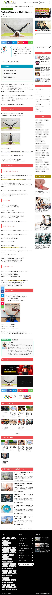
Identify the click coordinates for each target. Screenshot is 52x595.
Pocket (26, 42)
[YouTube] (6, 348)
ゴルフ (47, 129)
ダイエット (38, 94)
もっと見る (17, 433)
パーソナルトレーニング (40, 143)
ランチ (37, 150)
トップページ (4, 593)
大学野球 (37, 155)
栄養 (48, 155)
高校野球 (43, 171)
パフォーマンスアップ (40, 141)
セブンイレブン (39, 134)
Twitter (4, 42)
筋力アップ (43, 164)
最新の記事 (16, 339)
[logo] (9, 2)
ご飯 (37, 120)
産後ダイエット (39, 159)
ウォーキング (38, 122)
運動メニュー (38, 169)
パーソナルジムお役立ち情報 (31, 2)
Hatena (15, 42)
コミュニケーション (39, 129)
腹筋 (37, 166)
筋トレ (37, 164)
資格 (45, 166)
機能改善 (38, 109)
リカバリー (43, 150)
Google (21, 42)
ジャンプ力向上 (39, 131)
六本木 (47, 152)
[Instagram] (5, 348)
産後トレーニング (39, 162)
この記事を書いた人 (7, 339)
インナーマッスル (40, 89)
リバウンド (38, 152)
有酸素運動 (38, 104)
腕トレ (48, 164)
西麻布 (41, 166)
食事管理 (37, 171)
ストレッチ (46, 131)
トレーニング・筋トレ (7, 8)
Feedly (31, 42)
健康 (43, 152)
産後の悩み (42, 157)
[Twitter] (3, 348)
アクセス (46, 120)
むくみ (41, 120)
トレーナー (44, 136)
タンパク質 (46, 134)
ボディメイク (39, 101)
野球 (44, 169)
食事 (48, 169)
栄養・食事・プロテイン (41, 106)
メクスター (38, 148)
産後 (37, 157)
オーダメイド (38, 127)
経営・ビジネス (39, 111)
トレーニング (38, 138)
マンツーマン (45, 145)
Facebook (10, 42)
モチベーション (45, 148)
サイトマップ (10, 593)
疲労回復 (46, 162)
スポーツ (38, 92)
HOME (2, 6)
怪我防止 (43, 155)
